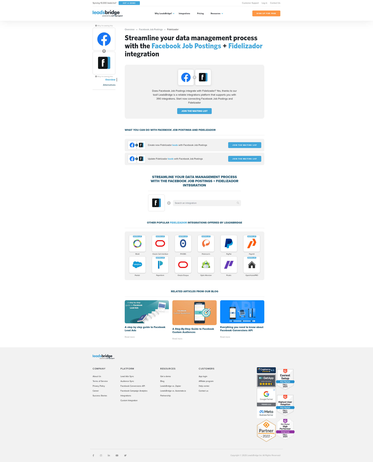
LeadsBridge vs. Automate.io (173, 390)
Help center (204, 386)
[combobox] (207, 203)
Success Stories (100, 395)
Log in (264, 3)
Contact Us (275, 3)
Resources (215, 13)
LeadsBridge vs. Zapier (170, 386)
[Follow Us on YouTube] (117, 455)
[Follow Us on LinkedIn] (109, 455)
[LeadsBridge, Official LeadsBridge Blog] (108, 13)
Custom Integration (129, 400)
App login (203, 376)
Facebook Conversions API (132, 386)
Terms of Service (100, 381)
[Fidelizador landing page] (104, 63)
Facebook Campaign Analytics (133, 390)
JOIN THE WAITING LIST (194, 111)
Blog (162, 381)
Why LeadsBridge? (163, 13)
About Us (97, 376)
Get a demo (165, 376)
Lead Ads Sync (127, 376)
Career (96, 390)
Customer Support (250, 3)
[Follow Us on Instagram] (101, 455)
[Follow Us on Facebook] (93, 455)
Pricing (200, 13)
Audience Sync (127, 381)
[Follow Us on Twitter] (125, 455)
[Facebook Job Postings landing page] (104, 39)
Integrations (184, 13)
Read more (130, 337)
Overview (110, 79)
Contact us (203, 390)
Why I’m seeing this (105, 26)
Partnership (165, 395)
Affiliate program (206, 381)
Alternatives (109, 85)
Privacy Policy (99, 386)
